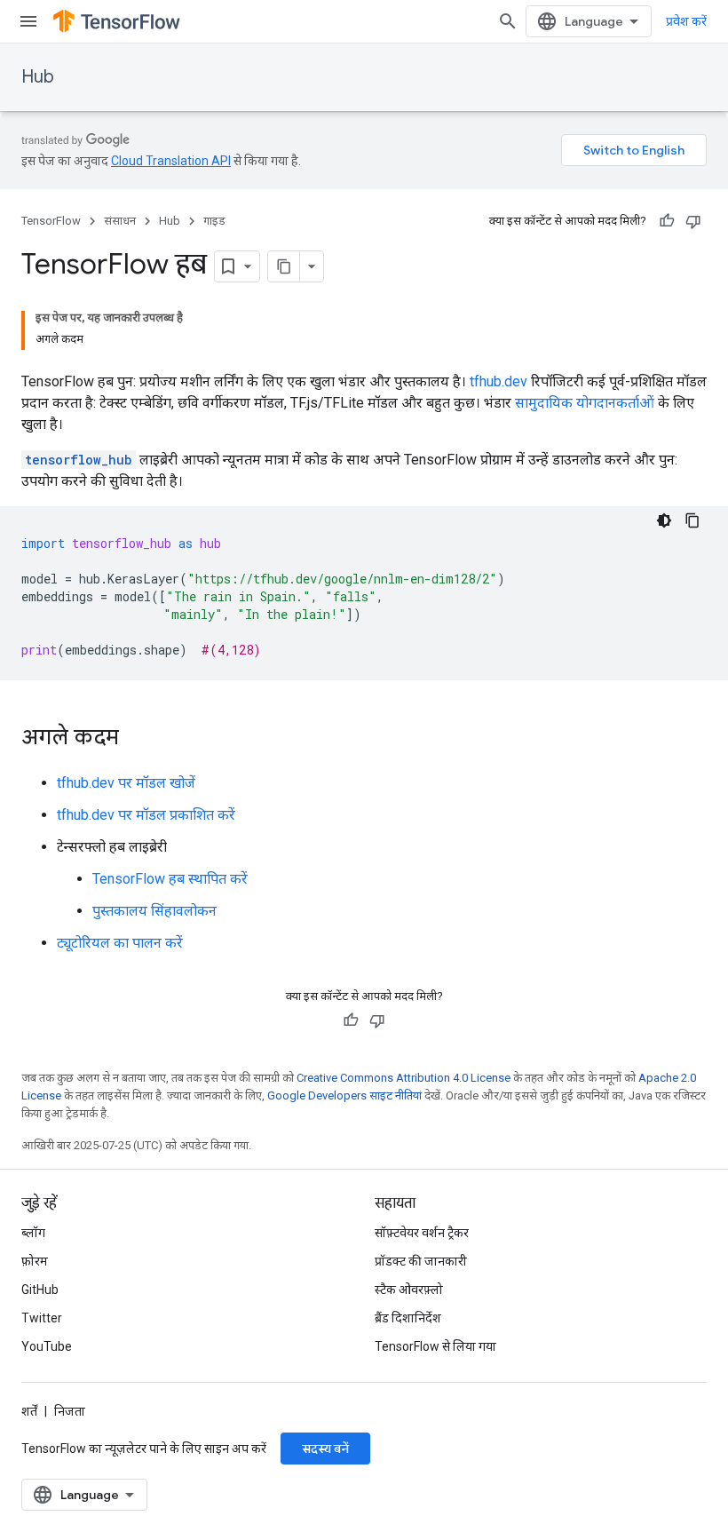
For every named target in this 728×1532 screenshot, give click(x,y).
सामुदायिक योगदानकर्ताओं (584, 402)
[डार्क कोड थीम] (664, 520)
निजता (69, 1411)
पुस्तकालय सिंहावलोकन (154, 910)
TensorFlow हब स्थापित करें (170, 878)
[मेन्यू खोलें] (28, 21)
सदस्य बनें (325, 1449)
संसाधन (120, 220)
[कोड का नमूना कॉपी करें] (692, 520)
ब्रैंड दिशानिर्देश (408, 1318)
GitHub (40, 1289)
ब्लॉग (33, 1233)
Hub (37, 77)
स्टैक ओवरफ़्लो (409, 1289)
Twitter (41, 1318)
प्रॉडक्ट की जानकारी (421, 1261)
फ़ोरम (34, 1261)
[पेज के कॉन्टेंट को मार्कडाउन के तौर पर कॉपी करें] (284, 266)
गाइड (214, 220)
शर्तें (29, 1411)
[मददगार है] (666, 221)
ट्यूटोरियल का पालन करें (120, 942)
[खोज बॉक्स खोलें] (507, 21)
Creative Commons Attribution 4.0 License (403, 1077)
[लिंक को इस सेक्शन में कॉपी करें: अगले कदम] (136, 739)
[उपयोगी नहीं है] (693, 221)
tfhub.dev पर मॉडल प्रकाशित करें (146, 814)
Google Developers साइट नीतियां (344, 1095)
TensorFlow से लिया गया (435, 1346)
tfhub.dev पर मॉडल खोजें (126, 782)
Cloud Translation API (171, 161)
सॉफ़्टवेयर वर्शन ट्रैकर (422, 1233)
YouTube (46, 1346)
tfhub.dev (498, 381)
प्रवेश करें (686, 21)
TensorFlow (51, 220)
